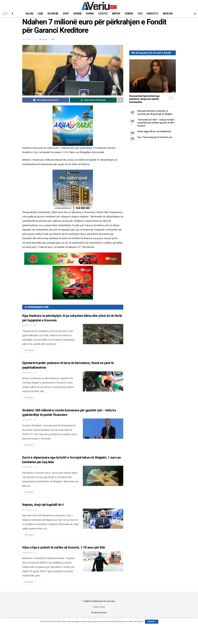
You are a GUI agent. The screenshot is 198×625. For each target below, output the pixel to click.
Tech (140, 13)
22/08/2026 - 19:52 (30, 373)
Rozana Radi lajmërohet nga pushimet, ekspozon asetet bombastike (144, 99)
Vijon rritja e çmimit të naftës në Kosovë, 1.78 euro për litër (63, 547)
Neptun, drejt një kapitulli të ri (43, 504)
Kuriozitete (153, 13)
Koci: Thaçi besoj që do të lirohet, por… (155, 137)
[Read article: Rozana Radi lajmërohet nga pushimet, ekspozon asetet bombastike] (152, 76)
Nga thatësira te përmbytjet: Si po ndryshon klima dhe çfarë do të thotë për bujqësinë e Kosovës (72, 318)
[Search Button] (195, 13)
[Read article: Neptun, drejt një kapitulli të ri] (103, 518)
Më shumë (30, 350)
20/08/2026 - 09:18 (30, 552)
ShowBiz (90, 13)
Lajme (40, 13)
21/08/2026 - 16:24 (30, 510)
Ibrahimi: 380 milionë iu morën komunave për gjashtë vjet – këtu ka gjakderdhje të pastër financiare (69, 412)
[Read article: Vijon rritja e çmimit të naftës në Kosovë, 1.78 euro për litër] (103, 561)
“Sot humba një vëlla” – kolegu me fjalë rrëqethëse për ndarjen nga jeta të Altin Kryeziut (155, 122)
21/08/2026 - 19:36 (30, 420)
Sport (66, 13)
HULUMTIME (53, 13)
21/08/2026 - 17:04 (30, 467)
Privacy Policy (99, 606)
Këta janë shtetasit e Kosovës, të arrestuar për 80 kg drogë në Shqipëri (154, 112)
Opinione (129, 13)
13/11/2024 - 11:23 (29, 39)
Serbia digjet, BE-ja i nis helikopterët (154, 131)
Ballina (29, 13)
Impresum (167, 13)
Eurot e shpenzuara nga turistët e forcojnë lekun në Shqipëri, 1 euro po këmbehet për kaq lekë (71, 460)
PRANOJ (152, 621)
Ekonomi (77, 13)
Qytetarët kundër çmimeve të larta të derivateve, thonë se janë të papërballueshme (68, 365)
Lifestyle (103, 13)
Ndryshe (116, 13)
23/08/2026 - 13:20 (30, 325)
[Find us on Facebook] (12, 13)
